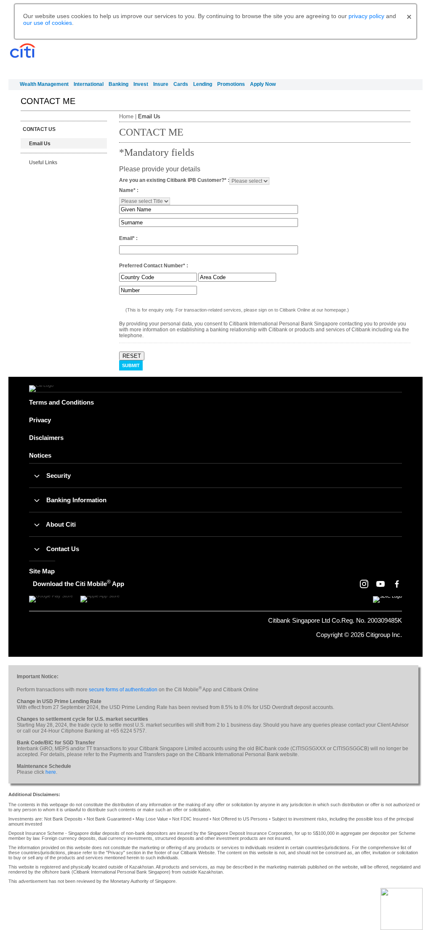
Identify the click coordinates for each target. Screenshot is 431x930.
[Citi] (22, 51)
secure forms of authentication (123, 690)
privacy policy (366, 16)
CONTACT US (39, 129)
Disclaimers (46, 437)
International (89, 84)
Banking (118, 84)
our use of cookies (47, 22)
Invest (140, 84)
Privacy (40, 420)
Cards (180, 84)
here (50, 772)
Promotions (231, 84)
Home (126, 116)
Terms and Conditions (61, 402)
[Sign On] (391, 57)
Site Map (42, 571)
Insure (160, 84)
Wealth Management (44, 84)
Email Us (40, 144)
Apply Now (263, 84)
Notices (40, 455)
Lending (202, 84)
